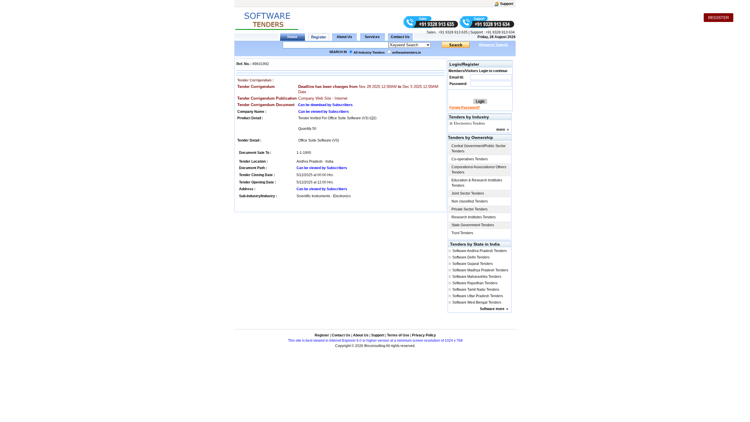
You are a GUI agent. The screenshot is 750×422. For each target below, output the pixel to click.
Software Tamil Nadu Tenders (475, 289)
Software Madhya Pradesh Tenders (480, 270)
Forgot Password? (464, 108)
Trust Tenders (462, 233)
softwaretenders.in (406, 52)
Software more (492, 309)
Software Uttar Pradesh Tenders (477, 296)
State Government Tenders (472, 225)
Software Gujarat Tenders (472, 264)
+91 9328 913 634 (500, 32)
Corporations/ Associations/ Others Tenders (478, 169)
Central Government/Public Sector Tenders (478, 148)
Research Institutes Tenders (473, 217)
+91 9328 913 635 (452, 32)
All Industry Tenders (369, 52)
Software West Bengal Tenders (476, 302)
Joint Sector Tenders (467, 193)
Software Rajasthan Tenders (474, 283)
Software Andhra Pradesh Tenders (479, 251)
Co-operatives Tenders (469, 159)
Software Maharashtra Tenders (476, 277)
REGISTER (718, 17)
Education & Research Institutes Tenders (476, 183)
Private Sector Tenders (469, 209)
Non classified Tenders (469, 201)
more (500, 129)
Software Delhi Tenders (471, 257)
